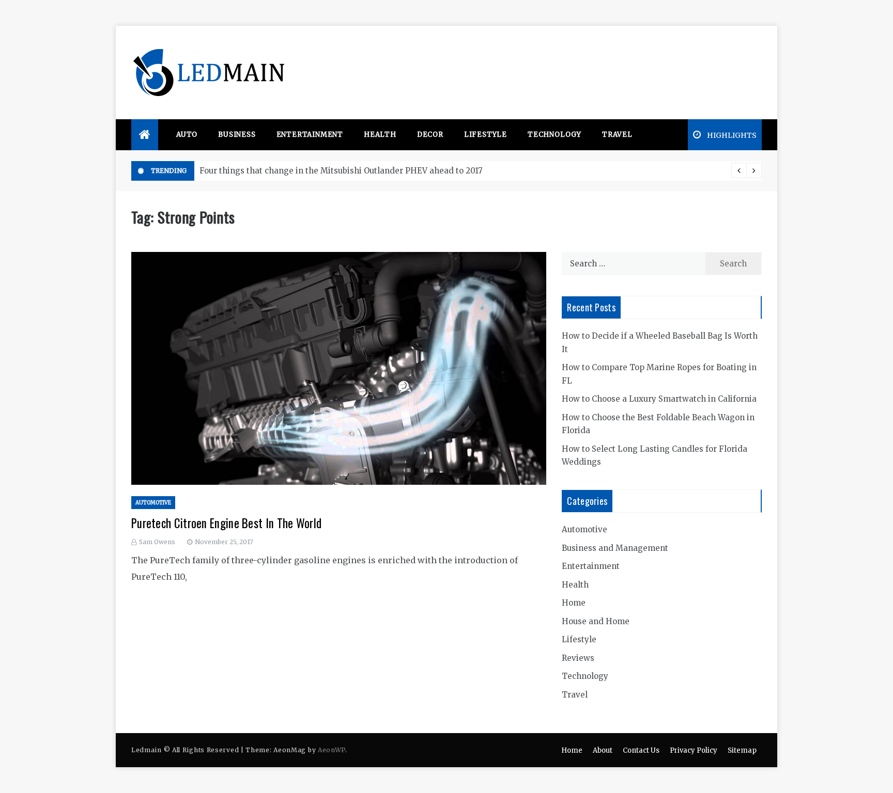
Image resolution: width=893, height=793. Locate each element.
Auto (186, 134)
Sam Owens (157, 542)
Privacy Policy (693, 750)
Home (574, 603)
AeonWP (331, 750)
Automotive (153, 502)
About (602, 750)
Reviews (578, 658)
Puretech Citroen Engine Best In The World (226, 523)
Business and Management (615, 548)
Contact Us (641, 750)
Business (236, 134)
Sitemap (742, 750)
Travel (617, 134)
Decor (430, 134)
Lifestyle (485, 134)
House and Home (595, 621)
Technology (554, 134)
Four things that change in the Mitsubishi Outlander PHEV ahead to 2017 (341, 171)
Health (380, 134)
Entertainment (309, 134)
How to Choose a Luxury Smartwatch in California (659, 399)
